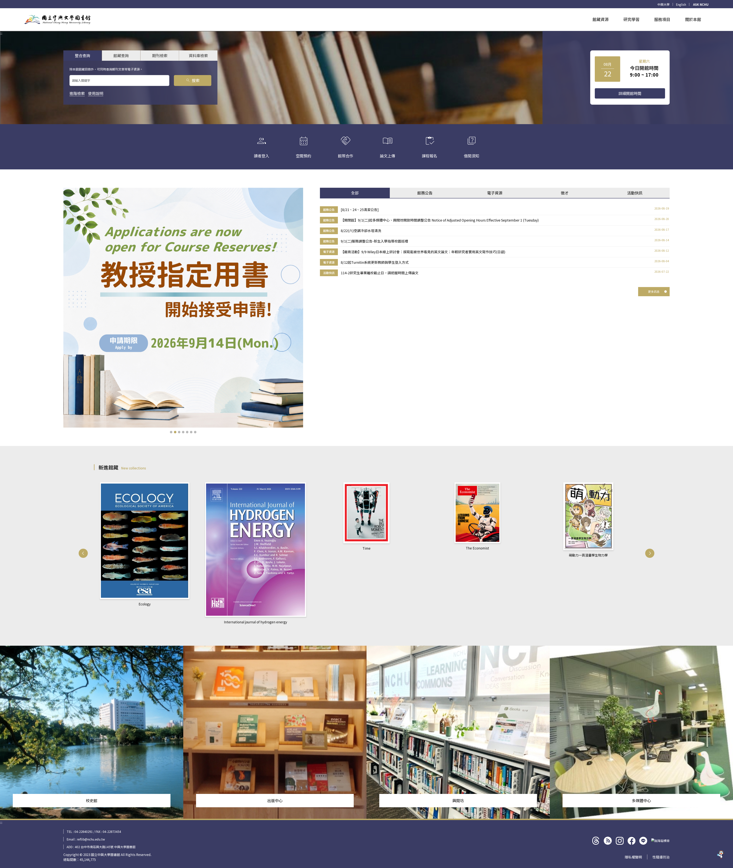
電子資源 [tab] (494, 193)
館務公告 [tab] (425, 193)
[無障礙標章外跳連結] (660, 840)
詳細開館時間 (629, 93)
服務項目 (662, 19)
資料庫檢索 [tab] (198, 55)
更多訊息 (654, 292)
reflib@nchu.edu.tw (91, 839)
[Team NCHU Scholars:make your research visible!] (183, 308)
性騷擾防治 (661, 856)
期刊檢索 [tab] (159, 55)
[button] (171, 432)
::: (1, 10)
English (681, 4)
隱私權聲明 (633, 856)
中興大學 (663, 4)
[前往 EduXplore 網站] (720, 854)
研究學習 (631, 19)
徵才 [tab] (564, 193)
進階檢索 (77, 93)
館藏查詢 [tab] (121, 55)
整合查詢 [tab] (82, 55)
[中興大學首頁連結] (57, 19)
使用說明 (95, 93)
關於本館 (693, 19)
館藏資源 (601, 19)
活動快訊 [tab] (634, 193)
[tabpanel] (495, 241)
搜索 (192, 80)
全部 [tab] (355, 193)
